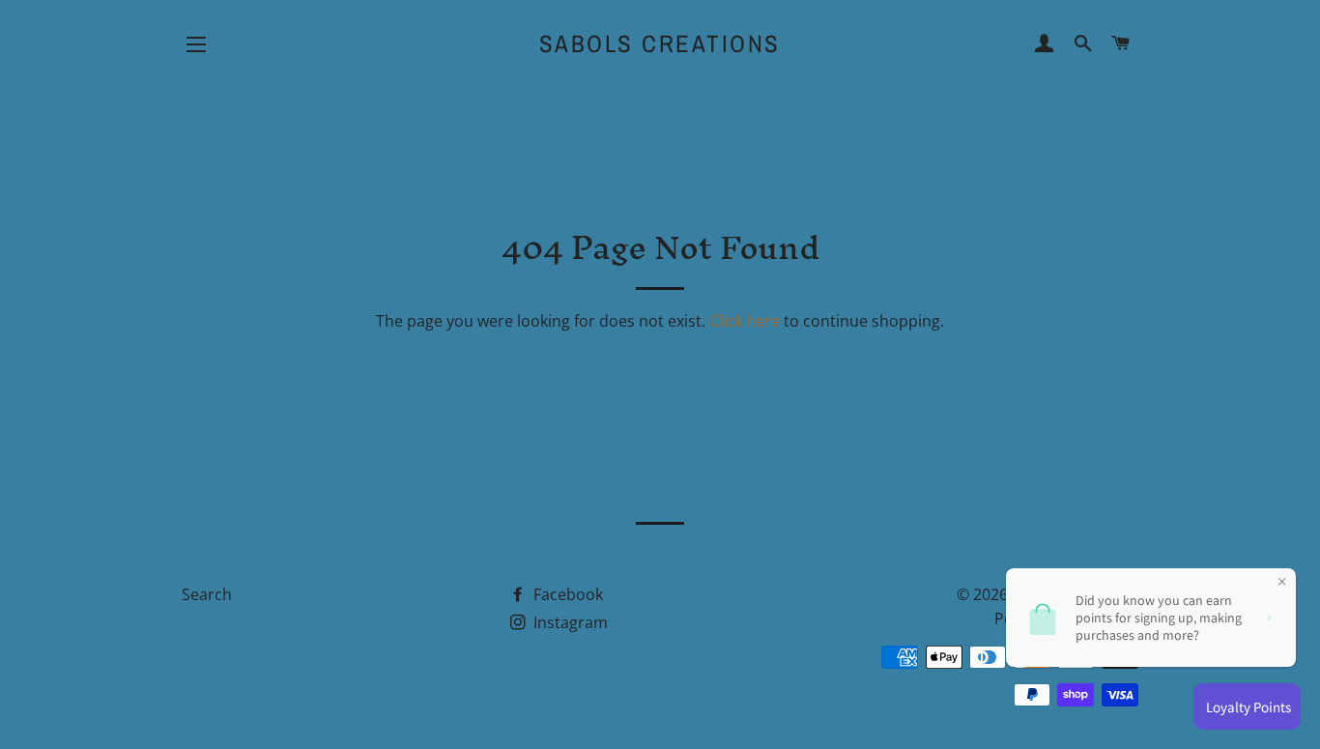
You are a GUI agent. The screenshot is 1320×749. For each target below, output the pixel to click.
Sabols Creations (660, 43)
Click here (744, 320)
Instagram (569, 622)
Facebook (566, 594)
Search (207, 594)
